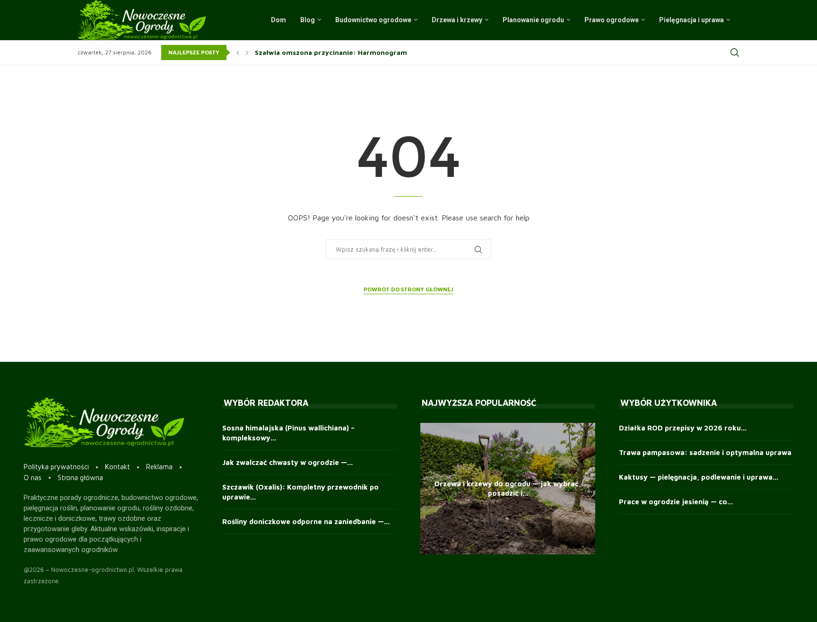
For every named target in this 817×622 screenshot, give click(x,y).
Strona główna (80, 477)
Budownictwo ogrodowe (373, 20)
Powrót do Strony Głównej (408, 289)
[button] (238, 52)
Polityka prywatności (56, 467)
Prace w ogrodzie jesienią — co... (676, 502)
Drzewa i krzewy (457, 20)
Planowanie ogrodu (533, 20)
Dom (278, 20)
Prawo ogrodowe (611, 20)
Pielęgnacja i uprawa (691, 20)
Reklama (159, 467)
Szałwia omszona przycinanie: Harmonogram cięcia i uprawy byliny (367, 52)
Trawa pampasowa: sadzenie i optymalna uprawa (705, 452)
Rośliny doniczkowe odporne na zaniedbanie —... (306, 521)
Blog (307, 20)
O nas (33, 477)
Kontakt (117, 467)
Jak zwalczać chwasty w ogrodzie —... (287, 462)
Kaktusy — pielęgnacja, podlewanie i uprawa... (698, 477)
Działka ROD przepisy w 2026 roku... (683, 428)
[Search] (734, 52)
